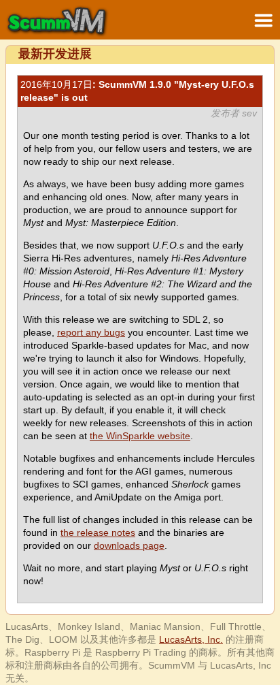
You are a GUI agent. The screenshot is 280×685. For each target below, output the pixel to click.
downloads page (129, 545)
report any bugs (91, 332)
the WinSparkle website (140, 435)
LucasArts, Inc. (191, 639)
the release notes (97, 532)
